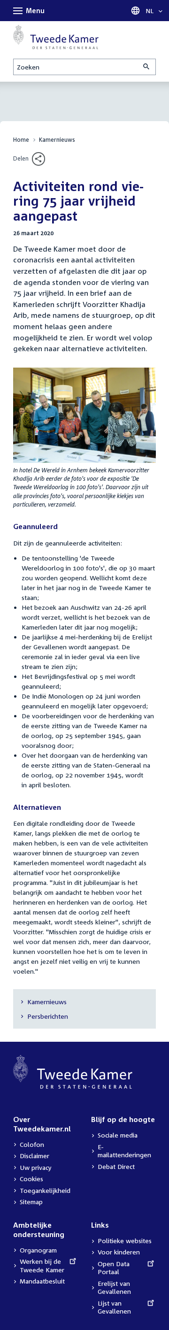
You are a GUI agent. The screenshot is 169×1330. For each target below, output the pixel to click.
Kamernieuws (57, 139)
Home (21, 139)
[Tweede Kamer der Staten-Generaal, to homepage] (56, 37)
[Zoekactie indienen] (147, 67)
